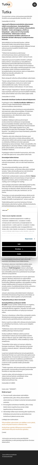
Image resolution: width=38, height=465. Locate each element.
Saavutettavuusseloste (9, 455)
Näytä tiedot (29, 239)
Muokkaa (18, 249)
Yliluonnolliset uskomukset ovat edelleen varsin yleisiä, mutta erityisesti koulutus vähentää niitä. (18, 423)
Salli (19, 244)
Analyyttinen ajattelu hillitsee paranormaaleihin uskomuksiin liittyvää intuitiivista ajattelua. (16, 428)
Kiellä (19, 254)
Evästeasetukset (7, 456)
